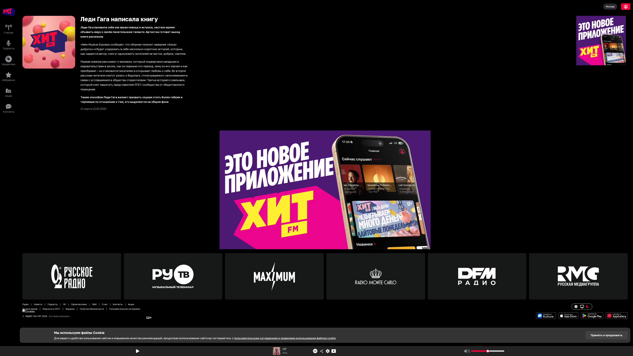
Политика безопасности (92, 309)
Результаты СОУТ (51, 309)
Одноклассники (79, 304)
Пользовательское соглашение (124, 309)
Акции (131, 304)
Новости (38, 304)
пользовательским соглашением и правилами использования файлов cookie (285, 338)
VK (64, 304)
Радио (26, 304)
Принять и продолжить (606, 335)
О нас (104, 304)
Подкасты (53, 304)
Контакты (118, 304)
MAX (94, 304)
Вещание (70, 309)
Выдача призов (30, 309)
